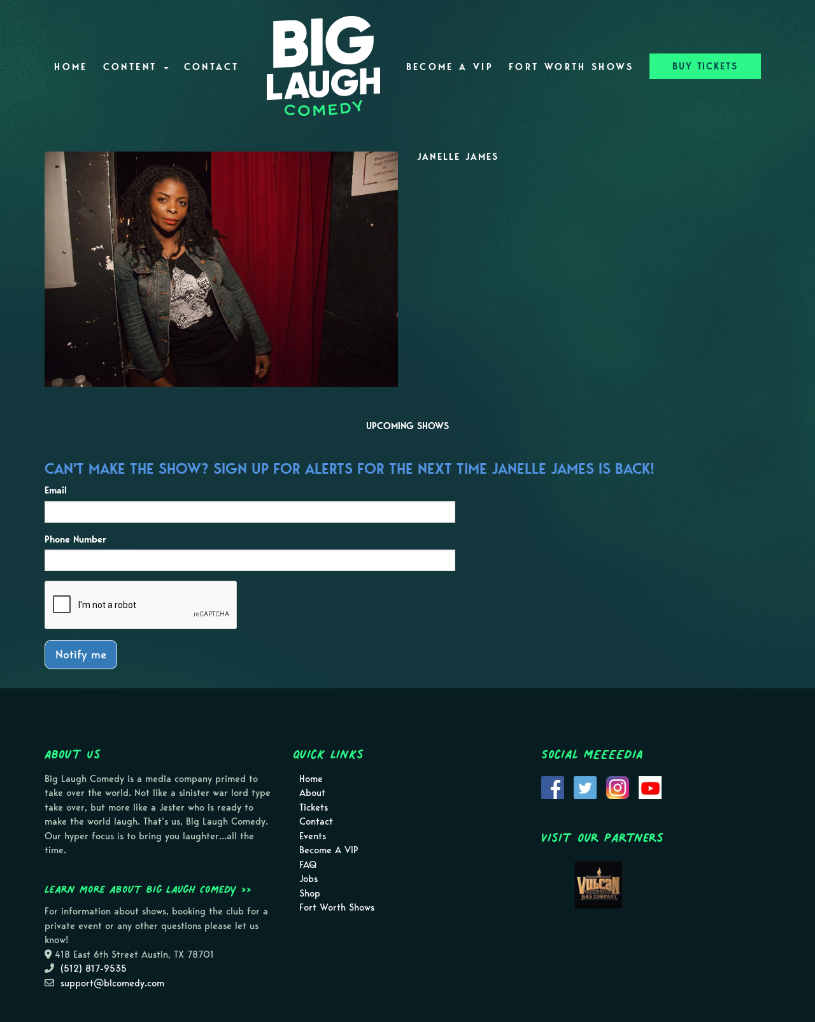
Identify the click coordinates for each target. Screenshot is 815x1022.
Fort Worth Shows (571, 67)
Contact (211, 67)
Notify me (80, 654)
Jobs (308, 878)
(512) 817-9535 (93, 968)
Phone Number (75, 539)
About (312, 792)
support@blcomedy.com (112, 983)
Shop (309, 893)
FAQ (307, 864)
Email (56, 490)
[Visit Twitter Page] (585, 786)
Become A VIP (449, 67)
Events (312, 836)
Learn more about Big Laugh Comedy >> (148, 888)
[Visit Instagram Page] (617, 786)
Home (70, 67)
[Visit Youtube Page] (650, 786)
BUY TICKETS (705, 66)
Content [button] (132, 67)
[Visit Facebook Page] (552, 786)
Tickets (313, 807)
